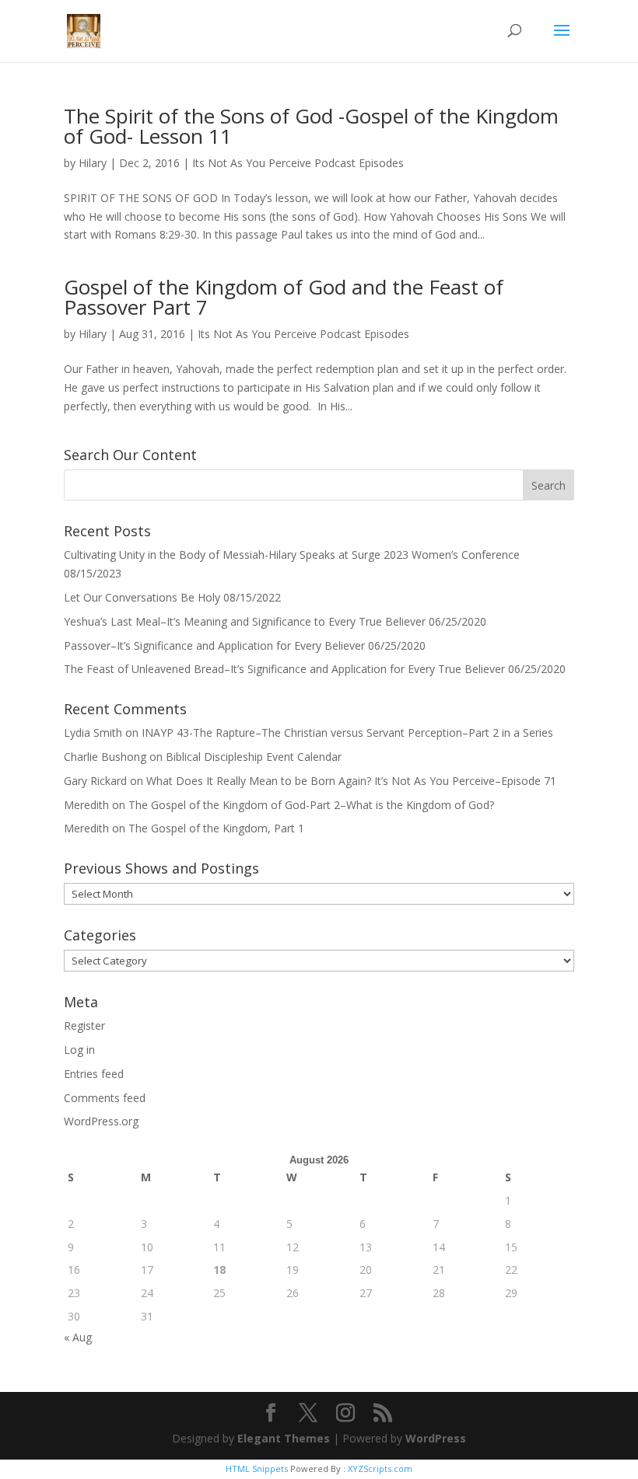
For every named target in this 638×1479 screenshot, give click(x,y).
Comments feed (104, 1097)
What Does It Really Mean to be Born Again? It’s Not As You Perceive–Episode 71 (351, 780)
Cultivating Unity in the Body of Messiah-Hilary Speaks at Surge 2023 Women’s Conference (292, 554)
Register (84, 1025)
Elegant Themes (283, 1438)
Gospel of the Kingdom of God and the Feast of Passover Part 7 (283, 297)
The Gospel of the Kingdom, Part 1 (216, 828)
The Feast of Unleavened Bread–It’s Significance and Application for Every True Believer (284, 668)
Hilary (93, 162)
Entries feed (94, 1073)
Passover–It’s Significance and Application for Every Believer (214, 645)
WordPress (435, 1438)
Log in (79, 1049)
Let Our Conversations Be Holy (142, 597)
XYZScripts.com (380, 1468)
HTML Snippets (257, 1468)
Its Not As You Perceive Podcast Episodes (298, 162)
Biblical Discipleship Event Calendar (254, 756)
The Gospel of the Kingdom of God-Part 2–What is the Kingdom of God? (311, 804)
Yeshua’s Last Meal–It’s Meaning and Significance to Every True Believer (245, 621)
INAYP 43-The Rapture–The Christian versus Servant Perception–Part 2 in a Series (347, 732)
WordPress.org (101, 1121)
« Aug (78, 1337)
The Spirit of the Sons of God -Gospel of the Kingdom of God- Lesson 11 (311, 126)
